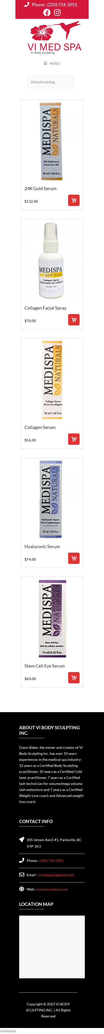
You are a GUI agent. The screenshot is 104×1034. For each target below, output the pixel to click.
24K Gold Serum (40, 188)
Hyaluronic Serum (42, 546)
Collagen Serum (40, 427)
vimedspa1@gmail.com (56, 875)
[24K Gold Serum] (52, 141)
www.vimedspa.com (52, 889)
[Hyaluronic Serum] (52, 499)
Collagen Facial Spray (45, 308)
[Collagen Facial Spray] (52, 260)
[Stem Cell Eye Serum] (52, 618)
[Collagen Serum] (52, 379)
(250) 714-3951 (62, 4)
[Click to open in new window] (46, 12)
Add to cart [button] (74, 200)
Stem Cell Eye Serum (44, 666)
